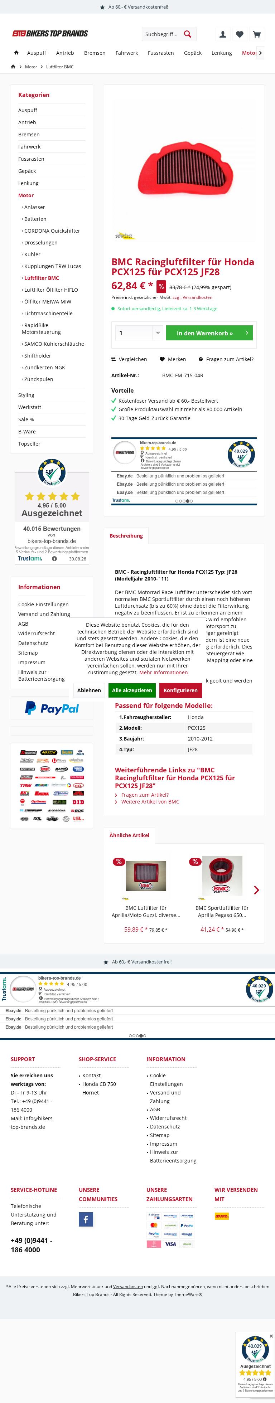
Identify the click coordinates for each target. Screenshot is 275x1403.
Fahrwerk (29, 146)
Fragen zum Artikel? (229, 359)
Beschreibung (126, 535)
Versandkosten (128, 1286)
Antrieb (27, 122)
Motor (26, 195)
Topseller (29, 443)
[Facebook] (86, 1219)
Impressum (31, 662)
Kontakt (91, 1075)
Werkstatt (29, 407)
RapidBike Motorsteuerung (41, 328)
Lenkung (28, 183)
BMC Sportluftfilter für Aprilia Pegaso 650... (222, 911)
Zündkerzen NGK (44, 367)
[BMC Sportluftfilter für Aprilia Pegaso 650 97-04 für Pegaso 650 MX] (222, 876)
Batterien (35, 218)
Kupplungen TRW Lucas (52, 266)
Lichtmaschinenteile (48, 313)
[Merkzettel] (239, 34)
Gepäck (27, 171)
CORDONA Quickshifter (51, 230)
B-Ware (27, 431)
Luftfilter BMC (41, 278)
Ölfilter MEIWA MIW (47, 301)
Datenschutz (33, 643)
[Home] (16, 53)
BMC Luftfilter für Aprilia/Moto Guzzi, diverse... (146, 911)
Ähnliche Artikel (129, 835)
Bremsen (29, 134)
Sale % (26, 419)
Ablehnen (89, 690)
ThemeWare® (188, 1294)
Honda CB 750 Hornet (99, 1088)
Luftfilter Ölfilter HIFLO (50, 289)
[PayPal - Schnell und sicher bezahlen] (51, 708)
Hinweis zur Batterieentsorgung (41, 675)
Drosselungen (40, 242)
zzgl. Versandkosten (192, 297)
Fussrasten (31, 158)
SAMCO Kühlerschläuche (53, 343)
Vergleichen (132, 359)
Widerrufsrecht (36, 633)
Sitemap (28, 652)
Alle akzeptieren (132, 690)
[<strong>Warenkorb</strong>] (256, 34)
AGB (23, 623)
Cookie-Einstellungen (43, 604)
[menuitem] (256, 34)
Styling (26, 395)
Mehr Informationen (163, 672)
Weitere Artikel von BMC (149, 801)
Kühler (31, 254)
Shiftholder (37, 355)
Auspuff (27, 110)
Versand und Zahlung (44, 614)
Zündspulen (38, 379)
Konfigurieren (181, 690)
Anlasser (34, 207)
